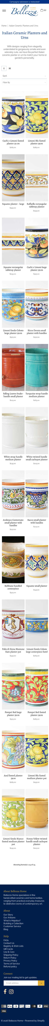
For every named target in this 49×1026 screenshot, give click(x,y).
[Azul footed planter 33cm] (13, 749)
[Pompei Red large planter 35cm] (13, 686)
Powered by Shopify (35, 1020)
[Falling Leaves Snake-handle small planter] (13, 367)
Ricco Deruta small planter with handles (37, 332)
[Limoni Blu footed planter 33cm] (36, 114)
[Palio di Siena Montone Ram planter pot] (13, 622)
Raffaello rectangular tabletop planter (37, 205)
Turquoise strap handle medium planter (37, 395)
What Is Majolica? (12, 920)
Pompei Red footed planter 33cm (37, 714)
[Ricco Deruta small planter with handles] (36, 304)
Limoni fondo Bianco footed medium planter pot (13, 841)
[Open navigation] (4, 10)
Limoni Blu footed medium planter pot (37, 777)
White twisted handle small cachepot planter (37, 458)
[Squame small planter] (36, 559)
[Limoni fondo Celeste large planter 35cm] (13, 304)
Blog (6, 929)
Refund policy (10, 966)
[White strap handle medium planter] (13, 430)
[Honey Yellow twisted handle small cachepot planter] (36, 812)
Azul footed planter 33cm (13, 777)
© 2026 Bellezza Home (12, 1020)
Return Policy (10, 958)
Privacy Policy (10, 960)
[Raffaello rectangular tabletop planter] (36, 177)
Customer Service (12, 926)
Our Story (8, 914)
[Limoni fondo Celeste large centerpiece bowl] (36, 622)
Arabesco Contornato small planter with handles (13, 522)
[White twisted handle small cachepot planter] (36, 430)
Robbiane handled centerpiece (13, 587)
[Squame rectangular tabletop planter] (13, 241)
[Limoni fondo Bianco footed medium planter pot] (13, 812)
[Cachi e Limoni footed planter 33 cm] (13, 114)
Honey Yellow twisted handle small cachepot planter (36, 841)
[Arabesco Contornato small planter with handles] (13, 493)
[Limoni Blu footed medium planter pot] (36, 749)
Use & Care (9, 952)
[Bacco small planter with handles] (36, 493)
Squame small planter (36, 585)
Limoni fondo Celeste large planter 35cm (13, 332)
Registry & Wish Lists (13, 946)
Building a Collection (13, 923)
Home (4, 26)
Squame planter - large (13, 203)
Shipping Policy (11, 955)
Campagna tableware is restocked (24, 2)
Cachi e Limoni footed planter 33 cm (13, 142)
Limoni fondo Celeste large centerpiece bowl (37, 650)
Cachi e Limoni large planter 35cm (37, 269)
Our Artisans (9, 917)
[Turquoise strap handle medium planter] (36, 367)
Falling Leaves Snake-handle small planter (13, 395)
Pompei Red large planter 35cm (13, 714)
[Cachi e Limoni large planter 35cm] (36, 241)
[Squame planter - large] (13, 177)
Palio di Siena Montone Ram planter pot (13, 650)
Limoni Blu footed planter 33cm (36, 142)
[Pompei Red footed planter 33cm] (36, 686)
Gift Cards (8, 949)
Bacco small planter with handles (36, 521)
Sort (5, 76)
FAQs (6, 940)
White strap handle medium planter (13, 458)
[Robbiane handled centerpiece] (13, 559)
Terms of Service (12, 963)
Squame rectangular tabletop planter (13, 269)
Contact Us (9, 943)
